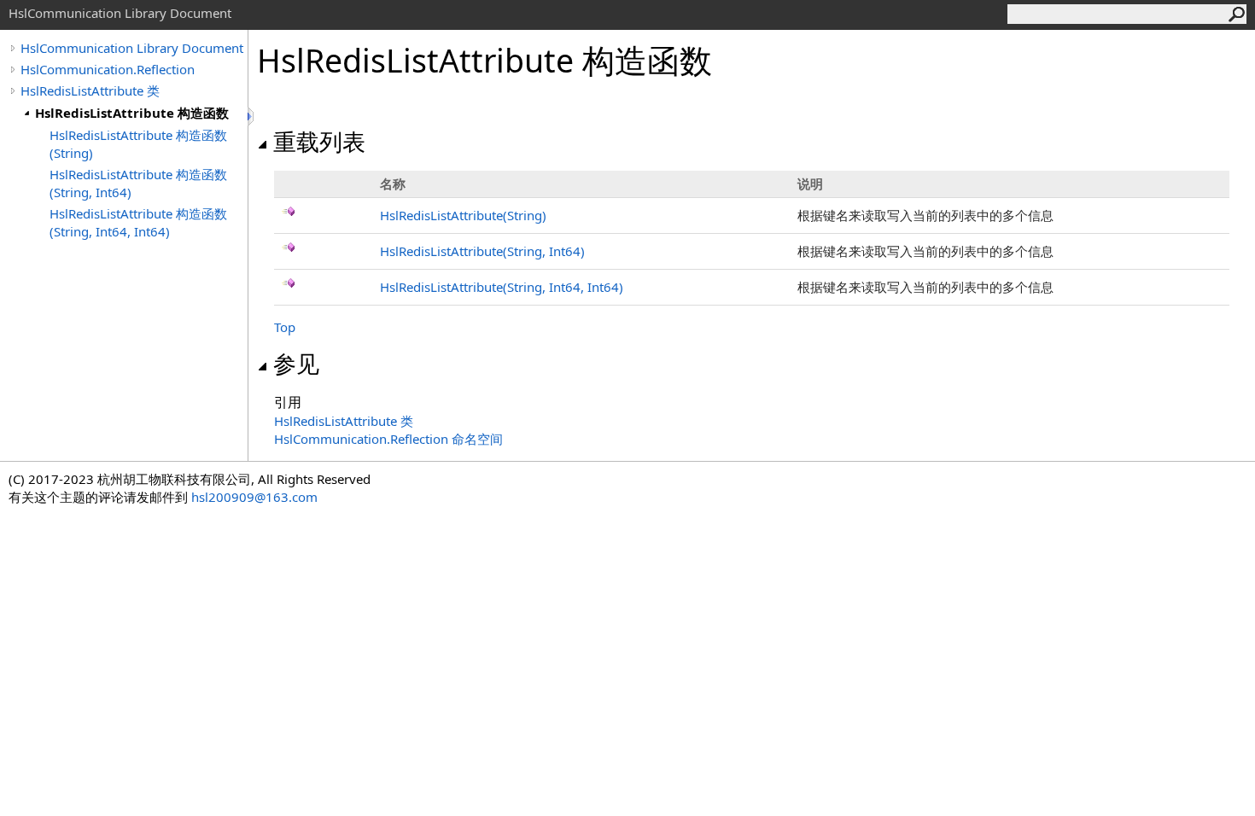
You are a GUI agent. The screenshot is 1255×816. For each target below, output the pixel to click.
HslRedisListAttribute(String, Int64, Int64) (501, 286)
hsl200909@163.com (254, 496)
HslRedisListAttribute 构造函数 (132, 112)
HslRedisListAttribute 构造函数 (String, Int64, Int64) (138, 222)
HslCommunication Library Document (131, 47)
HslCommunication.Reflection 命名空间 (388, 438)
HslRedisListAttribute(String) (463, 215)
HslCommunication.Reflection (107, 69)
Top (284, 326)
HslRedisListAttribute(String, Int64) (482, 250)
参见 (296, 363)
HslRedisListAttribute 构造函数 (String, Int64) (138, 183)
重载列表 (319, 141)
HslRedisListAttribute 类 (90, 90)
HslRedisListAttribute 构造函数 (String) (138, 143)
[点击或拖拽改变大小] (252, 116)
